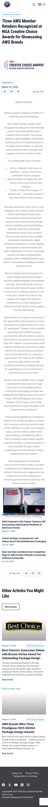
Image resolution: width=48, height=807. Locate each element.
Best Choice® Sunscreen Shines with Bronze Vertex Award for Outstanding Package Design (23, 654)
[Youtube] (15, 784)
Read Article (7, 679)
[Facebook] (3, 784)
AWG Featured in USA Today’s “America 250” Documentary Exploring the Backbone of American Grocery (24, 524)
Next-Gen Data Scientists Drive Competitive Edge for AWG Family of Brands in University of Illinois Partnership (24, 555)
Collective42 (28, 797)
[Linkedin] (22, 784)
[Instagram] (28, 784)
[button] (5, 91)
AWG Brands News (12, 14)
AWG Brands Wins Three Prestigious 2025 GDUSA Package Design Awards (18, 728)
